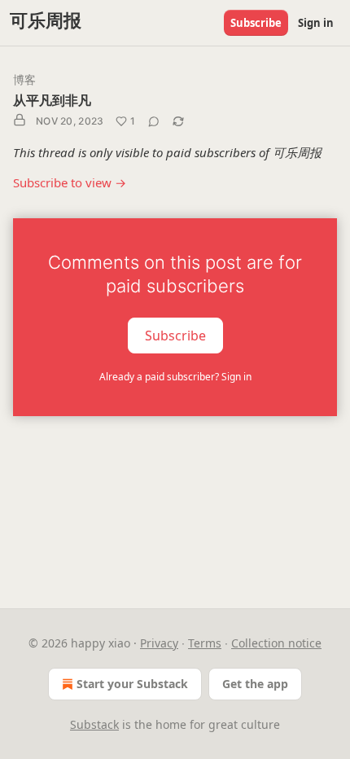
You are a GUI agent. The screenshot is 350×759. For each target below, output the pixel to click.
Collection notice (276, 643)
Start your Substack (132, 683)
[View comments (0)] (153, 121)
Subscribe (256, 22)
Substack (94, 724)
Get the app (255, 683)
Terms (204, 643)
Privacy (159, 643)
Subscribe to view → (69, 182)
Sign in (316, 22)
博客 (24, 79)
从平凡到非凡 (52, 100)
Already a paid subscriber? (175, 377)
